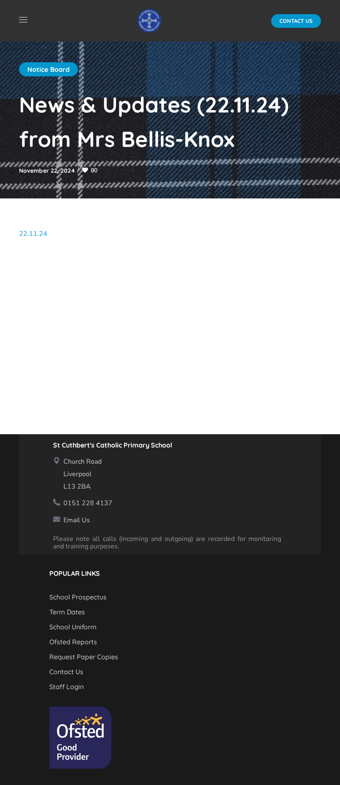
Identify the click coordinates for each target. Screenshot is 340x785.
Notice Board (48, 69)
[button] (296, 21)
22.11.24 (33, 233)
